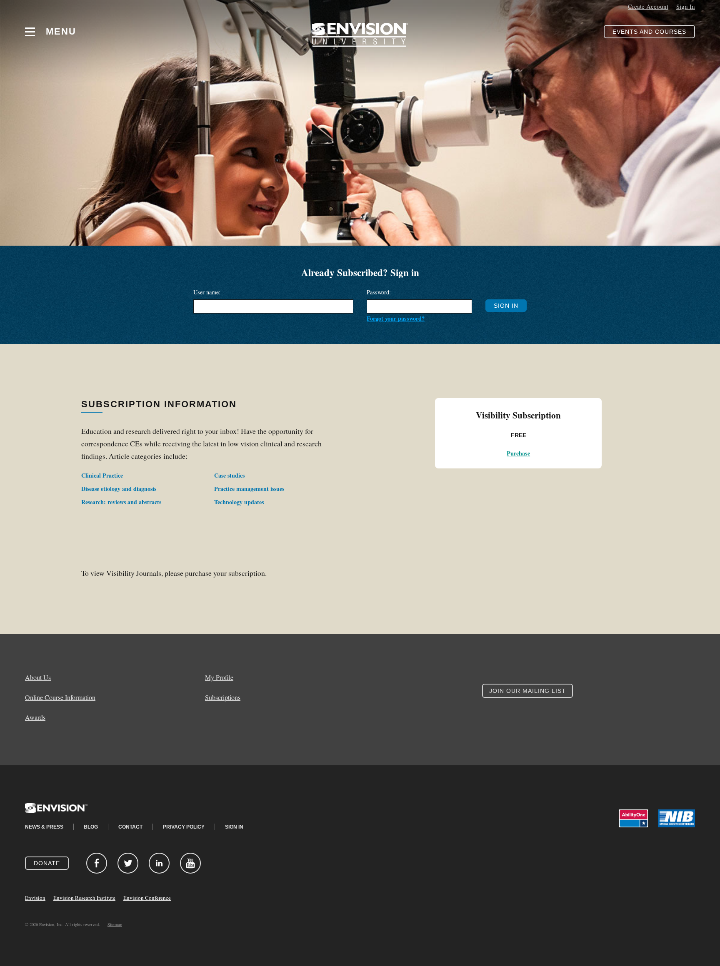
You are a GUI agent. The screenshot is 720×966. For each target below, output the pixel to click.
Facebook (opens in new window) (96, 863)
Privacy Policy (184, 827)
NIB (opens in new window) (676, 818)
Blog (91, 827)
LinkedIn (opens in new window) (159, 863)
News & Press (44, 827)
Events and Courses (649, 31)
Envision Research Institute (84, 897)
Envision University (360, 32)
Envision (35, 897)
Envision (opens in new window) (56, 813)
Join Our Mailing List (527, 690)
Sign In (685, 6)
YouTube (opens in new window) (190, 863)
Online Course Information (60, 697)
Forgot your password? (396, 318)
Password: (379, 292)
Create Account (648, 6)
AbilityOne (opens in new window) (633, 818)
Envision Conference (147, 897)
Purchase (518, 453)
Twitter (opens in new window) (128, 863)
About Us (38, 677)
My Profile (219, 677)
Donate (47, 863)
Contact (130, 827)
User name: (206, 292)
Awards (35, 717)
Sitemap (115, 924)
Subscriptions (222, 697)
